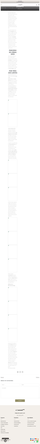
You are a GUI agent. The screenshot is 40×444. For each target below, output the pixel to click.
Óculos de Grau (16, 421)
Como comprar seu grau (31, 421)
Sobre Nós (2, 426)
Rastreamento (3, 421)
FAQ (1, 427)
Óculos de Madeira (17, 422)
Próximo (37, 377)
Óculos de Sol (16, 424)
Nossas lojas (3, 429)
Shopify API (20, 8)
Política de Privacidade (5, 432)
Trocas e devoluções (4, 422)
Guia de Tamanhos (30, 424)
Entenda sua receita (30, 422)
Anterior (2, 377)
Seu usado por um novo (31, 426)
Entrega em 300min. (4, 424)
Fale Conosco (3, 431)
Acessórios (16, 426)
